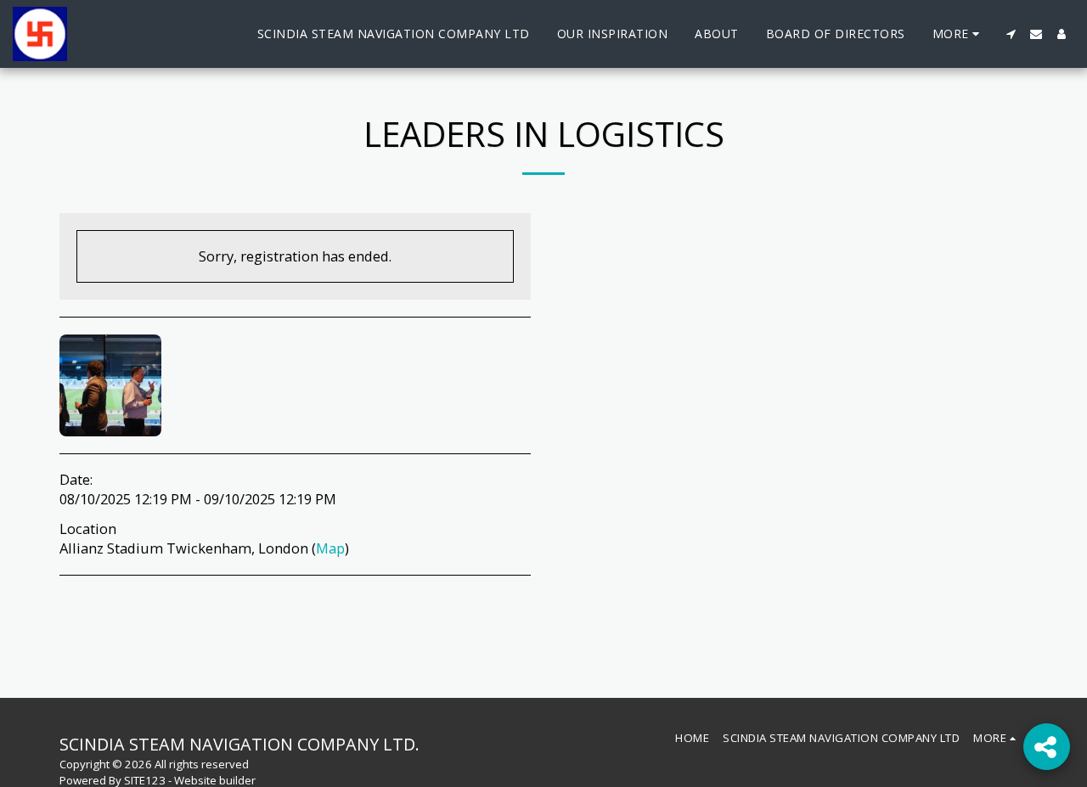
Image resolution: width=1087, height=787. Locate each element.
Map (330, 548)
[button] (1010, 34)
